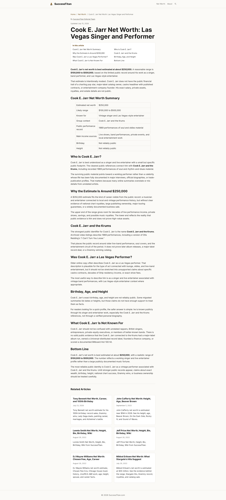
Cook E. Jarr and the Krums (125, 53)
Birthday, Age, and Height (125, 57)
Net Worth (160, 4)
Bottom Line (119, 60)
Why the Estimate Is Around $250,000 (89, 53)
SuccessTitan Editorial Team (84, 19)
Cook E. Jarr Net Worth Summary (87, 49)
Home (73, 14)
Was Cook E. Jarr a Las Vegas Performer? (90, 57)
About (169, 4)
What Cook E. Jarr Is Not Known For (88, 60)
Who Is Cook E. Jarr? (122, 49)
